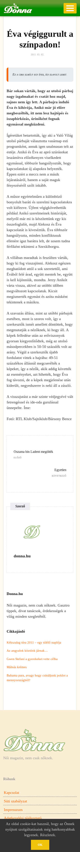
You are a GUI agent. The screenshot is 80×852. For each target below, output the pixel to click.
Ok (40, 844)
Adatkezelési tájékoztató (23, 818)
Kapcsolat (11, 792)
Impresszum (13, 810)
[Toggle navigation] (70, 8)
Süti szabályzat (15, 801)
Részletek (47, 835)
